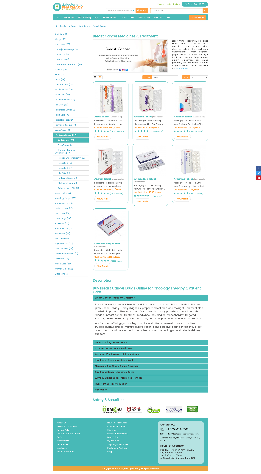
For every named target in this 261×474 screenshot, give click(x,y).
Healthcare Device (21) (65, 109)
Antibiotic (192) (62, 59)
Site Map (111, 429)
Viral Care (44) (62, 258)
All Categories (65, 17)
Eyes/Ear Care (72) (64, 89)
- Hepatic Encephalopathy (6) (70, 158)
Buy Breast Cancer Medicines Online (114, 372)
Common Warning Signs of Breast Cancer (117, 354)
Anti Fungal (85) (62, 44)
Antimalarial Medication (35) (68, 64)
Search (142, 10)
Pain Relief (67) (62, 223)
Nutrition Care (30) (64, 203)
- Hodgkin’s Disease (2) (66, 178)
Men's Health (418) (63, 193)
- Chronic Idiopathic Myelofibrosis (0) (65, 151)
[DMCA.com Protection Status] (112, 409)
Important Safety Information (111, 384)
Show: (186, 77)
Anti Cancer (84, 26)
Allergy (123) (60, 39)
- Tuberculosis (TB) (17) (67, 188)
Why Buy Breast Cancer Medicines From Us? (118, 378)
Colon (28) (60, 79)
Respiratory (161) (62, 233)
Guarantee (62, 444)
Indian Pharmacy (65, 451)
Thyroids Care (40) (64, 243)
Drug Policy (112, 437)
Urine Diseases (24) (64, 248)
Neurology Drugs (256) (65, 198)
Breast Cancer (100, 26)
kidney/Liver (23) (63, 130)
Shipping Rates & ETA (117, 444)
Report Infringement (117, 433)
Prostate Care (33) (64, 228)
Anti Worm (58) (62, 54)
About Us (61, 422)
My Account (113, 440)
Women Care (162, 17)
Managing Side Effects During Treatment (117, 366)
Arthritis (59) (61, 69)
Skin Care (128, 17)
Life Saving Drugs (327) (66, 135)
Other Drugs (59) (63, 218)
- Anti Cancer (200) (65, 140)
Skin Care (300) (62, 238)
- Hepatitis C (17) (64, 168)
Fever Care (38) (62, 94)
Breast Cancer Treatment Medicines (115, 298)
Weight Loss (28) (63, 263)
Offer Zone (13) (62, 273)
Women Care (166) (64, 268)
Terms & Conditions (67, 426)
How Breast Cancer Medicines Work (114, 360)
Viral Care (144, 17)
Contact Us (63, 440)
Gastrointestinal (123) (65, 99)
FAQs (59, 437)
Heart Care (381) (62, 114)
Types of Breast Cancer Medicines (113, 348)
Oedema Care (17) (64, 208)
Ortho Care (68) (62, 213)
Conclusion (101, 390)
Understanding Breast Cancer (111, 342)
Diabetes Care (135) (64, 84)
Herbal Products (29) (64, 120)
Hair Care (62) (61, 104)
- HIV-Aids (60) (63, 173)
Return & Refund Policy (68, 433)
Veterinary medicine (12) (66, 253)
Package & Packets (117, 447)
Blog (109, 451)
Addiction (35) (61, 34)
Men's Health (110, 17)
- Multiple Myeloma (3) (66, 183)
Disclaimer (62, 447)
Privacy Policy (63, 429)
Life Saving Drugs (88, 17)
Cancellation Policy (117, 426)
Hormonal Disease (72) (66, 125)
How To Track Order (117, 422)
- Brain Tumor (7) (64, 145)
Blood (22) (60, 74)
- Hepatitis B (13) (63, 163)
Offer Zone (197, 17)
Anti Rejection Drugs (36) (67, 49)
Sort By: (147, 77)
